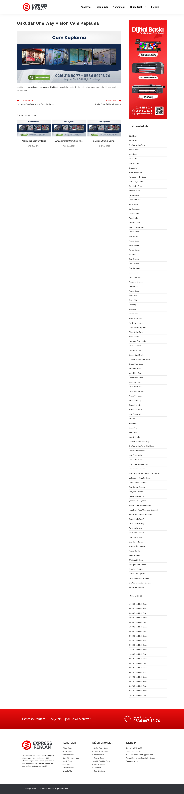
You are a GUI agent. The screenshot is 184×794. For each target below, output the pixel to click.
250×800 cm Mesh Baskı (138, 640)
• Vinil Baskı (66, 764)
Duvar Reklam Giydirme (137, 327)
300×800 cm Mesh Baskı (138, 636)
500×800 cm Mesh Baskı (138, 627)
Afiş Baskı (132, 309)
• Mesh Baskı (67, 761)
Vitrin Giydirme (134, 556)
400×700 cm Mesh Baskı (138, 682)
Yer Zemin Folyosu (135, 323)
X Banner (132, 255)
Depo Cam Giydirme (136, 569)
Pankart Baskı (134, 291)
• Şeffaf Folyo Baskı (100, 748)
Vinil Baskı (133, 159)
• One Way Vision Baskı (71, 758)
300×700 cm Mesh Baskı (138, 686)
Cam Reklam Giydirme (137, 487)
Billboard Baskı (134, 191)
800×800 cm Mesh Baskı (138, 613)
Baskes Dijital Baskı (136, 355)
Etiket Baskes (134, 337)
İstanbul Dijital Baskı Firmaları (140, 505)
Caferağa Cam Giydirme (104, 141)
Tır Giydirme (133, 286)
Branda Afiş (133, 168)
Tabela (128, 788)
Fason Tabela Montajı (136, 524)
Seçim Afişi (133, 300)
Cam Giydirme (134, 259)
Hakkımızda (102, 7)
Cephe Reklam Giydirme (137, 483)
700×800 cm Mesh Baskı (138, 618)
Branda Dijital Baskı (136, 364)
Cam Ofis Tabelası (135, 537)
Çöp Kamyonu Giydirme (137, 501)
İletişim (155, 7)
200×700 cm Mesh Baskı (138, 695)
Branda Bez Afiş (135, 405)
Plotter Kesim (134, 245)
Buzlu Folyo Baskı (135, 186)
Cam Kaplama (134, 264)
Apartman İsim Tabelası (137, 546)
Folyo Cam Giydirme (136, 587)
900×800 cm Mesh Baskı (138, 609)
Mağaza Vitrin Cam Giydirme (139, 478)
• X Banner (96, 768)
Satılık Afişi (133, 428)
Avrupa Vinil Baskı (135, 396)
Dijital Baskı (136, 7)
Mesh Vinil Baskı (135, 382)
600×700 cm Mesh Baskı (138, 672)
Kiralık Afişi (133, 432)
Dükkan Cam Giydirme (137, 574)
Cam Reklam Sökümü (137, 469)
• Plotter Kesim (98, 755)
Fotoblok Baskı (134, 223)
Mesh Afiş (132, 305)
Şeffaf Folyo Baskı (135, 172)
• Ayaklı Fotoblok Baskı (101, 761)
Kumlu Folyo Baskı (136, 182)
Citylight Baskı (134, 195)
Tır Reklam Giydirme (136, 496)
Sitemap (136, 788)
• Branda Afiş (67, 771)
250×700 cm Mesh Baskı (138, 691)
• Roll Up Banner (99, 764)
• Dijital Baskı (67, 748)
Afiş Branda (133, 423)
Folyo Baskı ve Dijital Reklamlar (140, 514)
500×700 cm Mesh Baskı (138, 677)
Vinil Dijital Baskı (135, 369)
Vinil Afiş (132, 419)
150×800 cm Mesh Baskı (138, 650)
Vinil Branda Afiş (135, 401)
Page (153, 788)
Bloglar (138, 596)
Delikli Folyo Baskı (135, 346)
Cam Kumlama (134, 268)
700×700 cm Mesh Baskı (138, 668)
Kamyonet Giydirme (136, 282)
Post (143, 788)
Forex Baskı (133, 218)
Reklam (120, 788)
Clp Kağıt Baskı (134, 209)
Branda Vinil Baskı (135, 410)
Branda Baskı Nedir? (136, 519)
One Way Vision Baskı (137, 145)
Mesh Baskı (133, 154)
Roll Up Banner (134, 250)
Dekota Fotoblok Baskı (137, 451)
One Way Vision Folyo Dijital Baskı (141, 446)
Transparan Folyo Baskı (137, 177)
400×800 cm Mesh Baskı (138, 631)
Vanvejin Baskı (134, 437)
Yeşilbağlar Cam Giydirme (34, 141)
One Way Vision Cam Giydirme (140, 583)
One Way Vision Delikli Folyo (139, 441)
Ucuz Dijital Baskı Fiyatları (138, 464)
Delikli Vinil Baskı (135, 387)
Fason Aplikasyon (135, 528)
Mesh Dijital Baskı (135, 373)
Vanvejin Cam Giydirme (137, 565)
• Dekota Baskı (98, 758)
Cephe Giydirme (134, 273)
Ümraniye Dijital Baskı (106, 788)
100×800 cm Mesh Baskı (138, 654)
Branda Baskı (134, 163)
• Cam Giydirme (98, 771)
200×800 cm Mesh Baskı (138, 645)
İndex (160, 788)
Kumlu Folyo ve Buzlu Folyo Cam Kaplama (144, 473)
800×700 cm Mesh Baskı (138, 663)
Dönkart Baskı (134, 232)
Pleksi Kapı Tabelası (136, 533)
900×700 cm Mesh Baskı (138, 659)
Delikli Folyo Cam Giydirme (139, 578)
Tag (148, 788)
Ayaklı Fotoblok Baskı (137, 227)
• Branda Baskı (68, 768)
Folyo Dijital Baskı (135, 350)
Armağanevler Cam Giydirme (69, 141)
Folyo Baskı (133, 140)
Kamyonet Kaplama (136, 492)
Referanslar (119, 7)
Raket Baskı (133, 204)
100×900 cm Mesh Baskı (138, 604)
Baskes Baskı (134, 150)
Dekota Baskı (134, 214)
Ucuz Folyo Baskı (135, 455)
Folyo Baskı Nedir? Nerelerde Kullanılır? (143, 510)
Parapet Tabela (134, 551)
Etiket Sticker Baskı (136, 332)
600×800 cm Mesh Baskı (138, 622)
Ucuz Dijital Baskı (135, 460)
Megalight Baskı (135, 200)
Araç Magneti (133, 236)
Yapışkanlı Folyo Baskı (137, 341)
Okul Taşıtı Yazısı (135, 277)
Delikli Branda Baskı (136, 391)
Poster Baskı (133, 314)
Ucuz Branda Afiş (135, 414)
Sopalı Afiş (133, 296)
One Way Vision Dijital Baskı (139, 359)
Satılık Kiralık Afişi (135, 318)
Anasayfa (85, 7)
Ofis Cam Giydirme (136, 560)
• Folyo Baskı (67, 751)
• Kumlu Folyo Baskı (100, 751)
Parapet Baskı (134, 241)
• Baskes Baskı (68, 755)
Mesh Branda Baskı (136, 378)
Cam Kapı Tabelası (136, 542)
